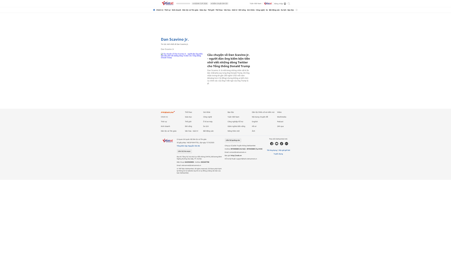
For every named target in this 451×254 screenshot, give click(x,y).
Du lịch (283, 10)
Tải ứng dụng (272, 150)
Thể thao (219, 10)
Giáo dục (203, 10)
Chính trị (159, 10)
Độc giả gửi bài (284, 150)
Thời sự (167, 10)
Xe (267, 10)
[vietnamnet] (168, 6)
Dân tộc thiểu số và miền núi (263, 112)
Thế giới (211, 10)
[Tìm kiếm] (288, 3)
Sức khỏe (251, 10)
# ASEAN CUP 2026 (200, 3)
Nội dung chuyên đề (260, 117)
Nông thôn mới (234, 131)
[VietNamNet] (154, 10)
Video (279, 112)
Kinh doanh (176, 10)
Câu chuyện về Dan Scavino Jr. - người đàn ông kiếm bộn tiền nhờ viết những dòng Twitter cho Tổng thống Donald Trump (228, 60)
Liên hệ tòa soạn (184, 151)
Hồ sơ (254, 126)
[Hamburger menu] (296, 10)
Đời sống (242, 10)
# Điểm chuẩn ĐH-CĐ (219, 3)
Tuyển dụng (278, 154)
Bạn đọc (291, 10)
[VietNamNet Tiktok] (281, 145)
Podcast (280, 121)
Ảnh (253, 131)
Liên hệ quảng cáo (233, 140)
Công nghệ (260, 10)
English (255, 121)
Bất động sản (274, 10)
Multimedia (281, 117)
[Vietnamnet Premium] (168, 113)
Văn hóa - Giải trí (230, 10)
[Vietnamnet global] (268, 4)
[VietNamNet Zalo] (286, 145)
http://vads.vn (236, 155)
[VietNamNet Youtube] (276, 145)
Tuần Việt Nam (255, 3)
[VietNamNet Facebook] (271, 145)
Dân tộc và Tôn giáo (190, 10)
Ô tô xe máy (207, 121)
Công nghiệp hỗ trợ (235, 121)
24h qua (280, 126)
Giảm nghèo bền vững (236, 126)
